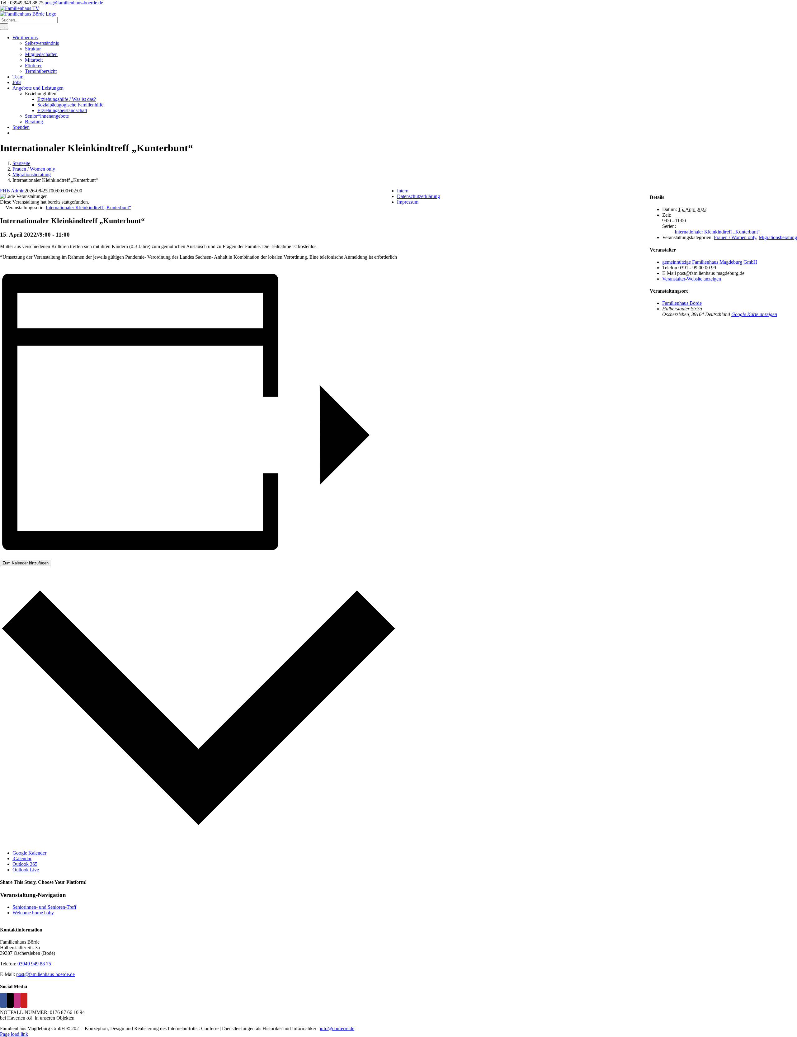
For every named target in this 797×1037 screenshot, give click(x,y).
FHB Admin (12, 190)
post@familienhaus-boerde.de (74, 2)
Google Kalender (29, 853)
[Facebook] (3, 1000)
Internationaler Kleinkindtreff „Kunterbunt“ (717, 231)
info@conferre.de (337, 1028)
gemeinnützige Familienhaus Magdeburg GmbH (709, 262)
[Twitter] (10, 1000)
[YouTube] (24, 1000)
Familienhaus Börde (682, 303)
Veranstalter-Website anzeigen (691, 278)
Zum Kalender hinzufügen (25, 563)
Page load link (14, 1034)
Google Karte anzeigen (754, 314)
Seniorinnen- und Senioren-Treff (44, 907)
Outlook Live (25, 869)
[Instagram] (17, 1000)
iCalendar (21, 858)
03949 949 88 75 (34, 963)
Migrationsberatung (778, 237)
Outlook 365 (24, 864)
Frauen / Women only (735, 237)
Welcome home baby (33, 912)
